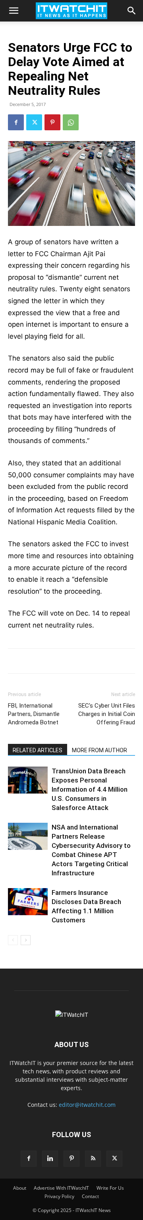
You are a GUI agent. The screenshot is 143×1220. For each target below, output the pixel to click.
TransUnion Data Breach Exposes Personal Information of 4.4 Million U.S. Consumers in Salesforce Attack (90, 789)
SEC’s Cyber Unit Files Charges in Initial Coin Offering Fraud (106, 714)
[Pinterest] (52, 122)
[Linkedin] (50, 1159)
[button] (13, 11)
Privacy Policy (59, 1196)
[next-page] (26, 940)
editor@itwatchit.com (87, 1104)
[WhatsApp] (71, 122)
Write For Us (110, 1188)
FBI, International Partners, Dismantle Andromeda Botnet (34, 714)
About (19, 1188)
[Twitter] (34, 122)
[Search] (132, 11)
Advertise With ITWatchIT (61, 1188)
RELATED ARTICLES (37, 750)
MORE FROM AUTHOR (99, 750)
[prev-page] (13, 940)
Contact (90, 1196)
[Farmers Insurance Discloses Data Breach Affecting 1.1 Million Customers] (28, 902)
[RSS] (93, 1159)
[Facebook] (16, 122)
